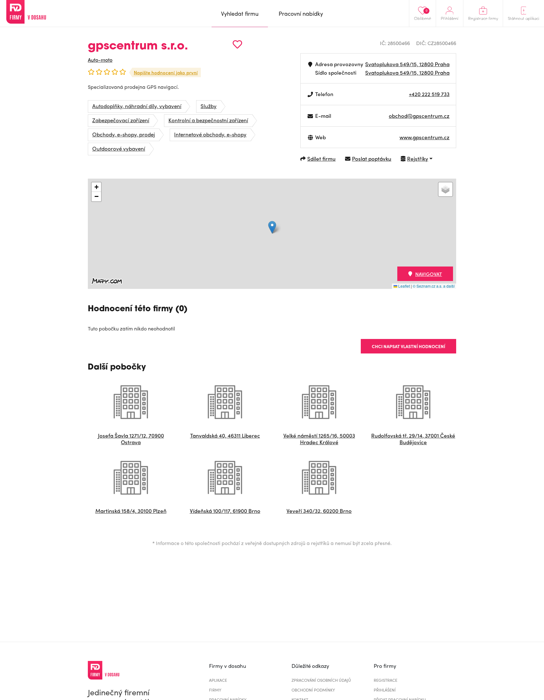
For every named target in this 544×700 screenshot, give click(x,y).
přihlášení (385, 690)
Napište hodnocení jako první (166, 72)
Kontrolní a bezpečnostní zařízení (208, 120)
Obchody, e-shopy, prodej (123, 134)
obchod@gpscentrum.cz (419, 115)
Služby (209, 106)
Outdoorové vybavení (118, 148)
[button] (272, 227)
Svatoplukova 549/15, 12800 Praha (407, 64)
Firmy (215, 690)
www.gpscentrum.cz (425, 137)
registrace (385, 680)
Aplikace (218, 680)
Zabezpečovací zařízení (120, 120)
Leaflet (403, 286)
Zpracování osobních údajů (321, 680)
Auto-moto (100, 59)
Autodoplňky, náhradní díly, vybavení (136, 106)
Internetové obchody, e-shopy (210, 134)
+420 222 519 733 (429, 94)
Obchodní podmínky (313, 690)
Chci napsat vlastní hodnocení (408, 346)
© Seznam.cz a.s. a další (434, 286)
